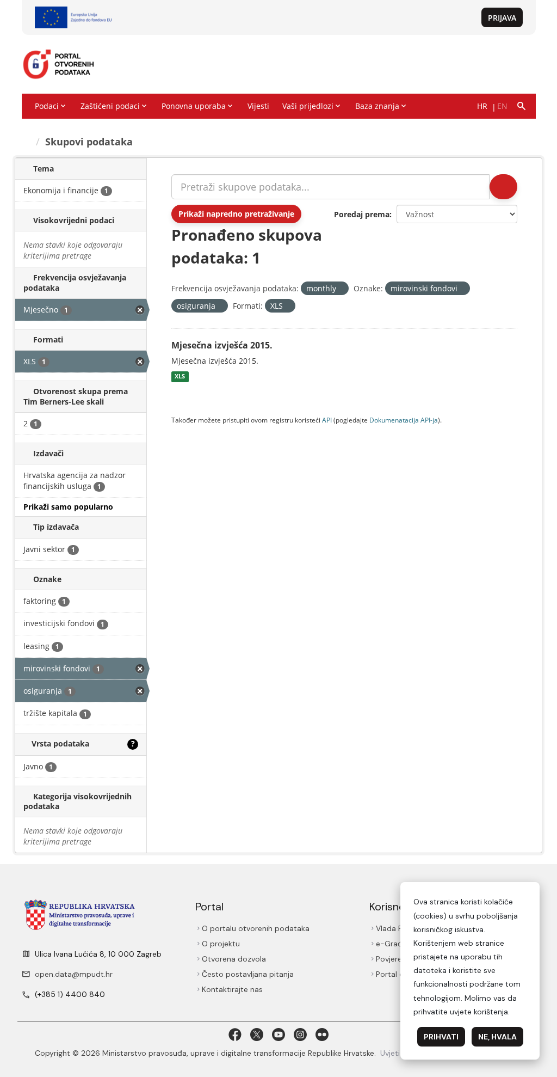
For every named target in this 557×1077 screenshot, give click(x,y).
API (327, 419)
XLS (180, 377)
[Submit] (502, 186)
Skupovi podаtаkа (90, 141)
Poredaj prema (361, 214)
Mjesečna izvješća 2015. (222, 345)
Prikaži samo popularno (68, 506)
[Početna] (27, 141)
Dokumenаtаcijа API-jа (403, 419)
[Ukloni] (340, 289)
